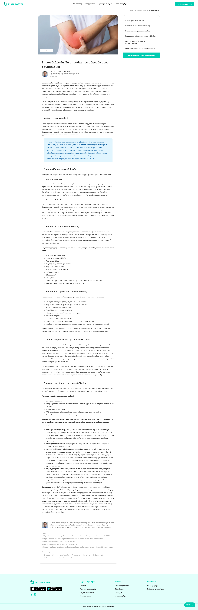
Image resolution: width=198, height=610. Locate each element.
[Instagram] (35, 594)
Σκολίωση (47, 558)
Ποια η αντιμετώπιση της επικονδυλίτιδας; (140, 48)
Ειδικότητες (77, 4)
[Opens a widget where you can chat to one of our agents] (189, 604)
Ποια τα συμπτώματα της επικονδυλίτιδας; (140, 36)
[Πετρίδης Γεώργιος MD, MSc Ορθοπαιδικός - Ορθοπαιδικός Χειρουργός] (46, 74)
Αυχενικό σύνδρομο (60, 558)
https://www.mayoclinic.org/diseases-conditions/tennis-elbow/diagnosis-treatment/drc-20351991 (76, 536)
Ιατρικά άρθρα (121, 4)
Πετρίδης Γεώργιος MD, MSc (60, 71)
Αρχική (132, 10)
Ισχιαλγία (86, 555)
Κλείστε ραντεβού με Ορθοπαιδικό (141, 55)
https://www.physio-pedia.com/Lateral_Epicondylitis (61, 544)
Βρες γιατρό (90, 4)
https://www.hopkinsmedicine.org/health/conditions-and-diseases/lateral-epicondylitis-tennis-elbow (78, 547)
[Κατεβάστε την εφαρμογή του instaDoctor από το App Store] (38, 589)
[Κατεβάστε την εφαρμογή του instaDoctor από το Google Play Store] (54, 589)
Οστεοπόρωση (76, 558)
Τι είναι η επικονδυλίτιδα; (134, 21)
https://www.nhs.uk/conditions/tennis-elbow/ (59, 541)
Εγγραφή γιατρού (105, 4)
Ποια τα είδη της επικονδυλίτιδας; (137, 26)
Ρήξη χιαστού (98, 555)
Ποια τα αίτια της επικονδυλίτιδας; (137, 31)
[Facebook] (31, 594)
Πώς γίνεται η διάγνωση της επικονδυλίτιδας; (135, 42)
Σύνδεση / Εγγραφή (185, 4)
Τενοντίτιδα (76, 555)
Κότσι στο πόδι (49, 555)
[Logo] (14, 4)
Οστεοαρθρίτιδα (63, 555)
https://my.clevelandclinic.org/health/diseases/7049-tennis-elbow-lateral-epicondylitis (73, 539)
